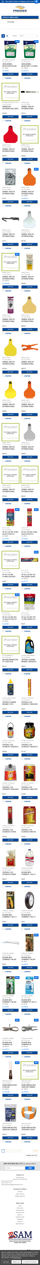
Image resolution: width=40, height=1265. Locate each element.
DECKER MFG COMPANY (27, 868)
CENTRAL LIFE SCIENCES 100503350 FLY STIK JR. (29, 704)
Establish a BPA (20, 1217)
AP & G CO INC (5, 528)
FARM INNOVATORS (7, 1081)
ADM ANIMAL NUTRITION (8, 60)
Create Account (20, 1212)
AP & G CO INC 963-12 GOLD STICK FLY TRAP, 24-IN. (9, 619)
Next (35, 1151)
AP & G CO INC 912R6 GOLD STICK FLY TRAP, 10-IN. (29, 534)
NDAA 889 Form (20, 1224)
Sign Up (29, 4)
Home (20, 1205)
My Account (20, 1208)
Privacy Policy (16, 1258)
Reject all (16, 1262)
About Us (20, 1214)
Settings (6, 1262)
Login (23, 4)
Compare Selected (31, 1155)
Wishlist (20, 1191)
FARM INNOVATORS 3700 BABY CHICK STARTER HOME (28, 1130)
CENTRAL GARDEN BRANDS (28, 655)
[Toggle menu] (2, 2)
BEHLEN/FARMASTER (7, 655)
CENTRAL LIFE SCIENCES (27, 698)
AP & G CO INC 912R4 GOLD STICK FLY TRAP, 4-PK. (10, 534)
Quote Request (20, 1210)
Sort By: (15, 35)
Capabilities (20, 1219)
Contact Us (20, 1221)
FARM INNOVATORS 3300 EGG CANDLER (9, 1129)
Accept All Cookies (30, 1262)
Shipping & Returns (20, 1196)
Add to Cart (10, 74)
